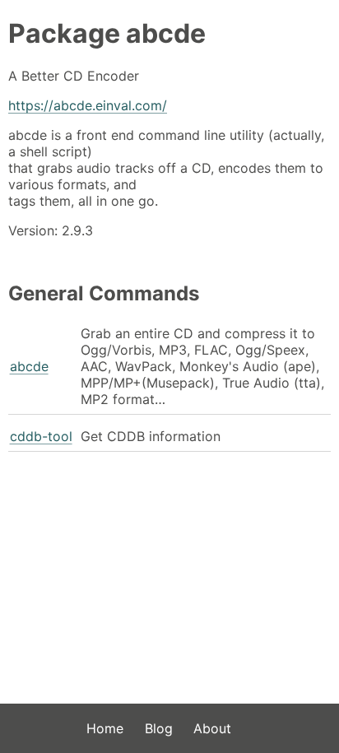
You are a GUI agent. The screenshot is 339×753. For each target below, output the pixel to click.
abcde (29, 366)
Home (104, 728)
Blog (159, 728)
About (212, 728)
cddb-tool (41, 436)
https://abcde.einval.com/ (87, 105)
